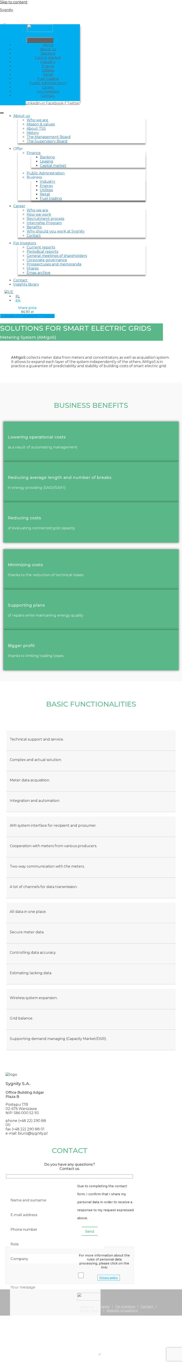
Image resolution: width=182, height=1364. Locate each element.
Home (48, 45)
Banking (48, 53)
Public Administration (48, 83)
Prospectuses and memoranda (54, 264)
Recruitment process (45, 219)
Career (48, 87)
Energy (48, 66)
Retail (48, 74)
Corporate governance (47, 260)
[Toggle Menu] (2, 113)
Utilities (48, 70)
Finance (34, 153)
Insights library (26, 284)
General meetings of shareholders (57, 256)
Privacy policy (108, 1277)
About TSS (36, 128)
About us (48, 49)
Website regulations (122, 1310)
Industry (48, 62)
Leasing (46, 161)
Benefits (34, 227)
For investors (48, 91)
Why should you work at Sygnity (56, 231)
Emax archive (38, 273)
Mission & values (41, 124)
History (33, 133)
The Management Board (49, 137)
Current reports (41, 247)
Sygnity (6, 10)
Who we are (37, 120)
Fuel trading (48, 79)
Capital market (48, 58)
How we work (39, 214)
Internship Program (44, 223)
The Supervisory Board (47, 141)
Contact (48, 96)
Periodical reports (42, 251)
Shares (33, 268)
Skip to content (14, 2)
